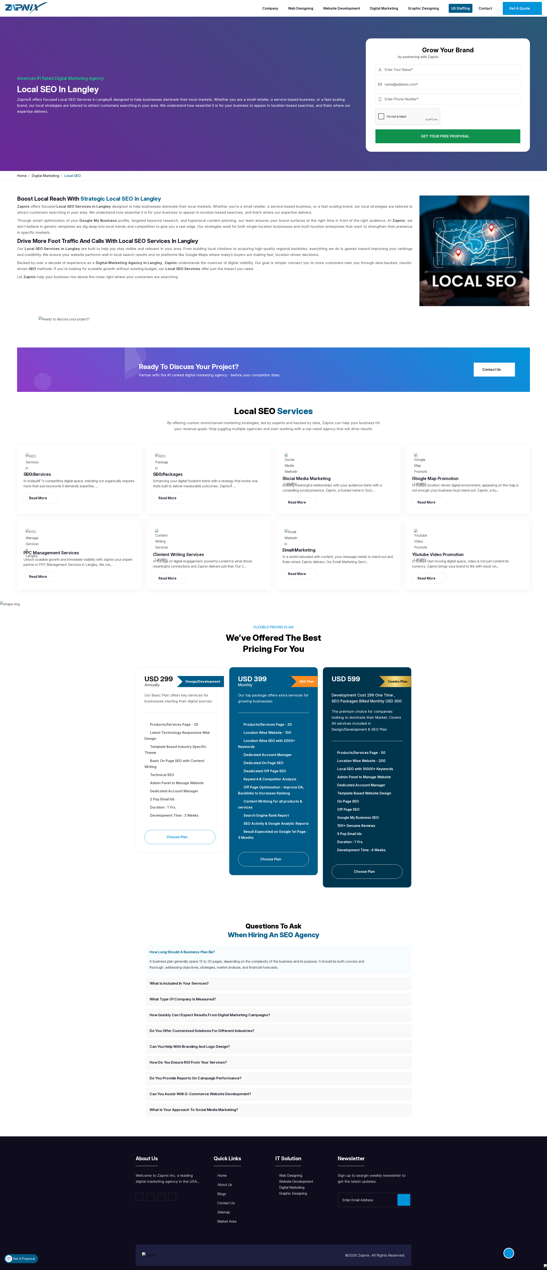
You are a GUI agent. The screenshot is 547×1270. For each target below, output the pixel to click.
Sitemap (223, 1212)
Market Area (226, 1221)
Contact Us (492, 369)
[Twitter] (150, 1197)
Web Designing (300, 8)
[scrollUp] (508, 1253)
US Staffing (460, 8)
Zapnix (363, 1255)
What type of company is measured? (183, 999)
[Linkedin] (161, 1197)
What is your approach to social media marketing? (194, 1110)
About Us (224, 1184)
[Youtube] (172, 1197)
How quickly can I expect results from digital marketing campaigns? (210, 1015)
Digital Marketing (384, 8)
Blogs (221, 1194)
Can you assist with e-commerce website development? (200, 1094)
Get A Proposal (23, 1258)
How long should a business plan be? (182, 952)
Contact (485, 8)
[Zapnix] (26, 8)
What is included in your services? (179, 983)
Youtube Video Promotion (438, 554)
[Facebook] (139, 1197)
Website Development (341, 8)
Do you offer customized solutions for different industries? (202, 1031)
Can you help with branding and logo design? (190, 1046)
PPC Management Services (51, 552)
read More (38, 498)
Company (270, 8)
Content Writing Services (178, 554)
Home (22, 176)
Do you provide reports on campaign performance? (195, 1078)
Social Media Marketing (306, 478)
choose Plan (177, 837)
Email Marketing (298, 550)
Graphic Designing (423, 8)
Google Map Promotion (435, 478)
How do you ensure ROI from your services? (188, 1062)
